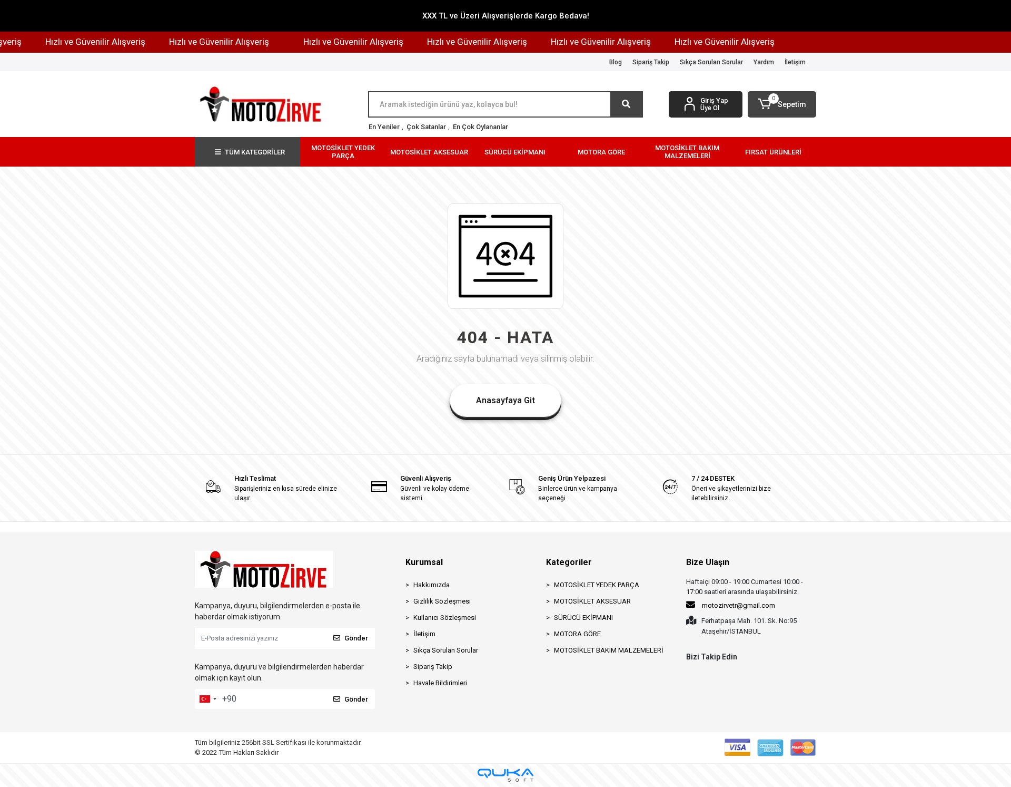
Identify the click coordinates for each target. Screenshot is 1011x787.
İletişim (795, 62)
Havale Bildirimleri (440, 683)
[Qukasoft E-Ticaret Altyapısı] (505, 775)
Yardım (764, 62)
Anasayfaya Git (505, 400)
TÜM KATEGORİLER (255, 152)
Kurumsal (424, 562)
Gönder (356, 638)
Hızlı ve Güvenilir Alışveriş (85, 41)
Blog (615, 62)
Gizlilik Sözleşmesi (442, 601)
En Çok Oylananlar (480, 127)
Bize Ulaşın (707, 562)
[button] (782, 104)
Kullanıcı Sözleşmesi (444, 617)
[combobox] (207, 698)
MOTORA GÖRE (577, 634)
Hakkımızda (431, 585)
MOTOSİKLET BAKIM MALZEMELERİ (608, 650)
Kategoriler (569, 562)
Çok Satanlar (426, 127)
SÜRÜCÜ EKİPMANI (583, 617)
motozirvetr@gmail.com (738, 605)
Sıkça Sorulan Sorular (711, 62)
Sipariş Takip (650, 62)
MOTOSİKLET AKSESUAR (592, 601)
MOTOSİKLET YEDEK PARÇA (596, 585)
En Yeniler (384, 127)
